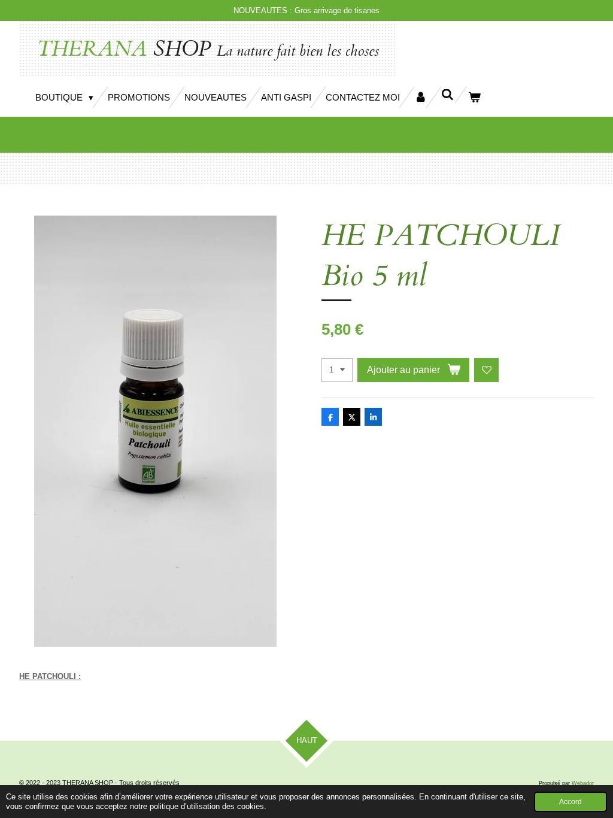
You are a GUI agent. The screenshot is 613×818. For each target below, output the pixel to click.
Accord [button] (570, 801)
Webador (583, 783)
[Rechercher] (447, 95)
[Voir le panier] (474, 97)
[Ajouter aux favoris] (486, 370)
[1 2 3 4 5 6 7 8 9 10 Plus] (337, 370)
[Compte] (420, 97)
